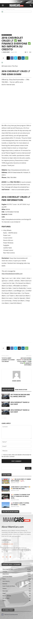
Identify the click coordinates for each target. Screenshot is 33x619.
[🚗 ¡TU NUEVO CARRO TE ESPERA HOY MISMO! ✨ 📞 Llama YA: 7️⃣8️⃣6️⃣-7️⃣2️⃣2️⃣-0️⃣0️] (6, 505)
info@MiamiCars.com (7, 544)
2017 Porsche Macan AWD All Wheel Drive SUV (20, 395)
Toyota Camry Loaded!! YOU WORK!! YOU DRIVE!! (8, 359)
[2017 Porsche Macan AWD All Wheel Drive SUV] (6, 396)
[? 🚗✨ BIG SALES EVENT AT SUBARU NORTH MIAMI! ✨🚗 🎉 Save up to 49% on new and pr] (6, 481)
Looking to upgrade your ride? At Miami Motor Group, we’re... (20, 496)
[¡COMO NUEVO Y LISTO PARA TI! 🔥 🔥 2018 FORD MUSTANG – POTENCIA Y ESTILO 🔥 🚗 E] (6, 489)
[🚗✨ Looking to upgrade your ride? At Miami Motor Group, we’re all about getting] (6, 496)
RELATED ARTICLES (8, 389)
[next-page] (5, 418)
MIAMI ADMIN (6, 52)
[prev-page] (3, 418)
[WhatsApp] (26, 58)
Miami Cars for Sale (10, 9)
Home (3, 9)
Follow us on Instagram (10, 511)
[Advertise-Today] (16, 1)
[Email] (8, 58)
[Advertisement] (16, 104)
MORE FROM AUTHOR (21, 389)
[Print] (19, 58)
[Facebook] (12, 58)
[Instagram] (6, 557)
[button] (2, 5)
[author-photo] (16, 378)
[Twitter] (15, 58)
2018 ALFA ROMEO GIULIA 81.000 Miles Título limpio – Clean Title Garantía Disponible (24, 361)
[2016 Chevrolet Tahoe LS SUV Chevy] (6, 404)
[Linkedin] (23, 58)
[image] (16, 520)
